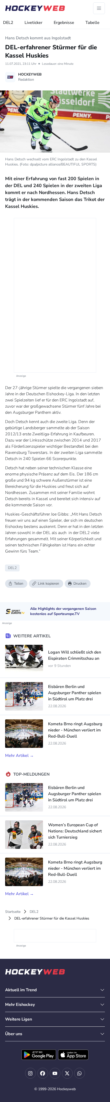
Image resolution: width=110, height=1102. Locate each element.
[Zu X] (67, 1073)
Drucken (79, 583)
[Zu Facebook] (43, 1073)
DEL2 (8, 22)
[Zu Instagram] (30, 1073)
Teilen (18, 583)
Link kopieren (48, 583)
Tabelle (92, 22)
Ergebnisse (64, 22)
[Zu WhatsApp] (79, 1073)
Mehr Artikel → (19, 755)
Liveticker (33, 22)
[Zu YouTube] (55, 1073)
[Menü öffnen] (99, 8)
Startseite (12, 911)
